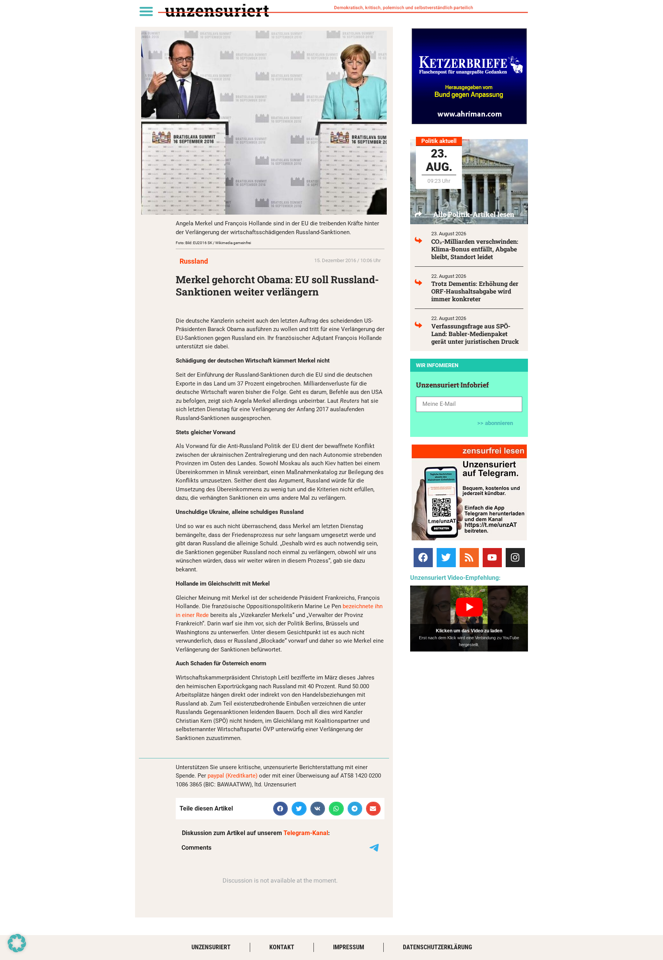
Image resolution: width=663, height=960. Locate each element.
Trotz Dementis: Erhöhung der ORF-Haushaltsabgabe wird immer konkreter (474, 291)
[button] (146, 11)
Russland (194, 261)
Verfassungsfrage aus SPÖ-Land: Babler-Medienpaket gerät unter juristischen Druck (475, 333)
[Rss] (469, 557)
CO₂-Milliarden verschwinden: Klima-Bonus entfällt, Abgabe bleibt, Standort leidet (474, 249)
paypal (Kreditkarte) (232, 775)
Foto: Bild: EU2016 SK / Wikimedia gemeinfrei (213, 243)
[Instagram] (515, 557)
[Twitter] (446, 557)
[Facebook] (423, 557)
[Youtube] (492, 557)
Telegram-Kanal (306, 833)
